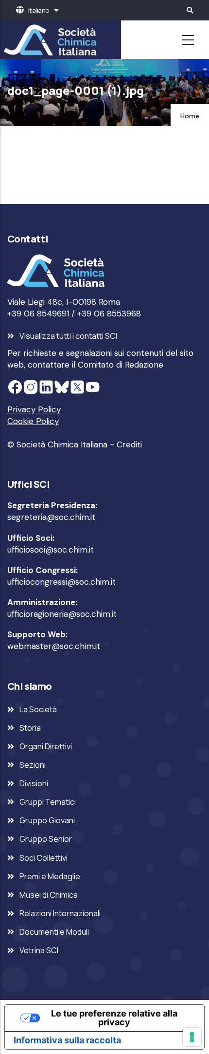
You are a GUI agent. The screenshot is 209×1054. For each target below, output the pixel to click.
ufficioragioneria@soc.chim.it (62, 614)
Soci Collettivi (43, 857)
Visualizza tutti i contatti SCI (68, 336)
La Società (38, 709)
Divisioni (33, 783)
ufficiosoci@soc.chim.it (50, 549)
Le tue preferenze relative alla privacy (114, 1017)
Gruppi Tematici (47, 801)
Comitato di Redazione (120, 364)
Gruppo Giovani (47, 820)
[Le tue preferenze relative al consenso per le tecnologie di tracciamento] (192, 1037)
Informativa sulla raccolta (67, 1040)
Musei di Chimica (48, 894)
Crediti (129, 444)
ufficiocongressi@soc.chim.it (61, 581)
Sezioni (32, 764)
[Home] (48, 39)
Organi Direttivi (45, 746)
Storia (30, 727)
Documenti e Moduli (54, 931)
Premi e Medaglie (49, 876)
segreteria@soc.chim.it (51, 517)
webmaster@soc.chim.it (53, 646)
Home (189, 115)
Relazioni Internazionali (60, 913)
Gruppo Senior (45, 838)
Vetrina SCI (38, 950)
